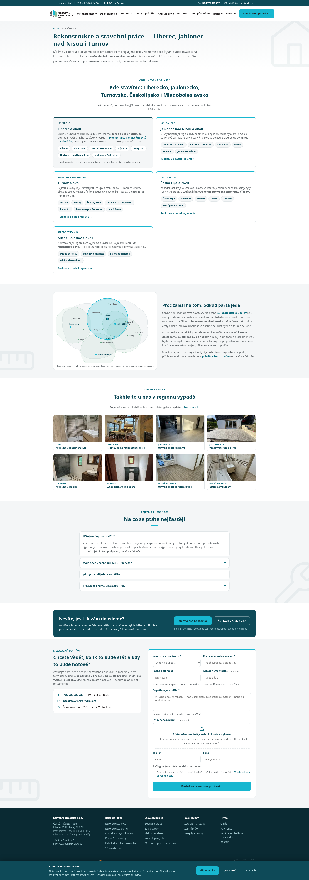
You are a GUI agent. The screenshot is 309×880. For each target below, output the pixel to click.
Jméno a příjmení (163, 671)
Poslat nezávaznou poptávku (202, 786)
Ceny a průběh (145, 13)
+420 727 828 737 (234, 621)
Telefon (157, 753)
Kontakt (231, 13)
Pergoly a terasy (193, 833)
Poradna (182, 13)
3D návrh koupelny (116, 848)
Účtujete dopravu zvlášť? (99, 536)
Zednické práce (153, 823)
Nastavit (251, 870)
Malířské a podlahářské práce (161, 843)
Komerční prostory (115, 838)
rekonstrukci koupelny (232, 313)
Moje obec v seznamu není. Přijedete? (107, 563)
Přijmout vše (207, 870)
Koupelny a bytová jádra (119, 833)
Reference (226, 828)
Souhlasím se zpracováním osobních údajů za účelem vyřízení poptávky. (203, 773)
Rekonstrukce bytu (115, 823)
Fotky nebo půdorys (171, 720)
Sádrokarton (152, 828)
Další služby (108, 13)
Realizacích (191, 407)
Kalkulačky (166, 13)
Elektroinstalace (154, 833)
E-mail (206, 753)
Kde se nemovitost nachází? (219, 656)
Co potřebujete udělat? (166, 690)
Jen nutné (230, 870)
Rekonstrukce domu (116, 828)
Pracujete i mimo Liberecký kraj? (104, 586)
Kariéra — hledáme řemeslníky (231, 835)
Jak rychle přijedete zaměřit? (101, 574)
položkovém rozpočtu (216, 356)
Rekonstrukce (86, 13)
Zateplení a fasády (194, 823)
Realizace (126, 13)
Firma (218, 13)
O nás (223, 823)
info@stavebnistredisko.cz (242, 3)
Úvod (56, 28)
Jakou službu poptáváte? (167, 656)
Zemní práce (191, 828)
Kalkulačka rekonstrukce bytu (121, 843)
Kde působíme (200, 13)
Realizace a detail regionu (176, 159)
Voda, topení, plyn (155, 838)
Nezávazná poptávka (256, 13)
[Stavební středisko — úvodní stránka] (61, 13)
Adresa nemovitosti (221, 671)
